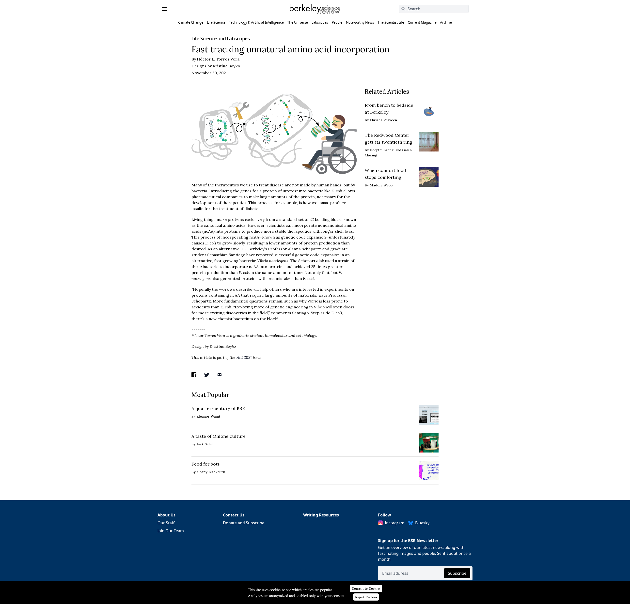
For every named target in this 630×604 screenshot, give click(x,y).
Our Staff (166, 523)
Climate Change (190, 22)
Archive (446, 22)
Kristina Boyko (226, 65)
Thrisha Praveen (383, 120)
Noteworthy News (360, 22)
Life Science (216, 22)
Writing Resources (321, 515)
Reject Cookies (366, 597)
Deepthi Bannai (382, 150)
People (337, 22)
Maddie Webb (381, 185)
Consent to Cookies (366, 588)
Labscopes (320, 22)
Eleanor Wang (208, 416)
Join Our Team (171, 530)
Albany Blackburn (210, 472)
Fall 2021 (244, 357)
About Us (166, 515)
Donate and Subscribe (243, 523)
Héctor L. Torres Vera (218, 59)
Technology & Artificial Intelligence (256, 22)
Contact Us (233, 515)
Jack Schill (205, 444)
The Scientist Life (391, 22)
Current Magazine (422, 22)
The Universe (297, 22)
